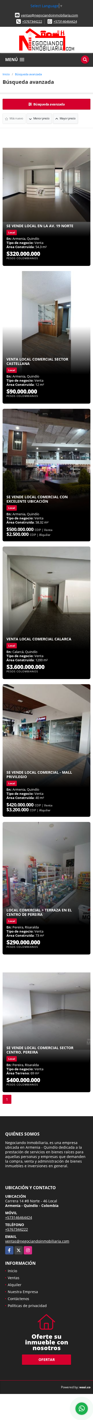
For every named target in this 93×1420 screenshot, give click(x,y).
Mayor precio (67, 118)
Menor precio (41, 118)
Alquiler (14, 1284)
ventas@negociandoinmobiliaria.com (49, 15)
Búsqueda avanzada (28, 74)
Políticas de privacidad (27, 1305)
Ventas (13, 1277)
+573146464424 (65, 21)
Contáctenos (18, 1298)
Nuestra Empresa (23, 1291)
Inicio (6, 74)
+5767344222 (32, 21)
